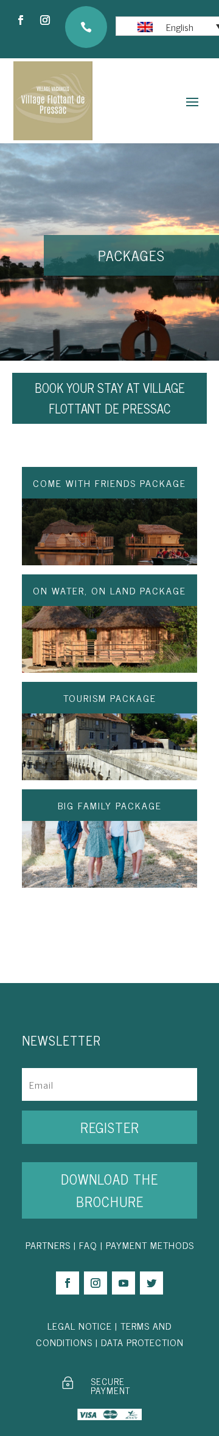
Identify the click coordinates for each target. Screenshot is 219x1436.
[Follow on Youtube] (123, 1283)
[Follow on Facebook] (20, 20)
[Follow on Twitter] (151, 1283)
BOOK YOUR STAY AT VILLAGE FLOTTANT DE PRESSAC (110, 398)
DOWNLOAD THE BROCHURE (109, 1190)
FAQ (88, 1245)
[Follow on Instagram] (45, 20)
